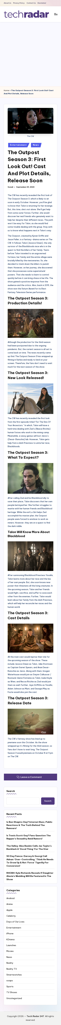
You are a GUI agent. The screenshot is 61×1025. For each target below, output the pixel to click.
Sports (9, 986)
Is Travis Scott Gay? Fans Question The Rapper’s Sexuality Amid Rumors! (28, 837)
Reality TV (11, 968)
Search (10, 791)
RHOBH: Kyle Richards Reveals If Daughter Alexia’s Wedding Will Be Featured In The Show (29, 876)
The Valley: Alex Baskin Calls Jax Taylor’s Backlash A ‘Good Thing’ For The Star (29, 847)
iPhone (9, 933)
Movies (10, 951)
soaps (9, 980)
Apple (9, 910)
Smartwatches (14, 974)
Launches (11, 945)
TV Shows (11, 992)
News (36, 145)
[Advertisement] (30, 54)
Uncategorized (14, 998)
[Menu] (55, 14)
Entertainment (18, 145)
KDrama (10, 939)
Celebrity (11, 915)
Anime (9, 904)
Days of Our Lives (15, 921)
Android (10, 898)
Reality (9, 962)
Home (6, 90)
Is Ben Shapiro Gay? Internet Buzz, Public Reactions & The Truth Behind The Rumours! (29, 825)
